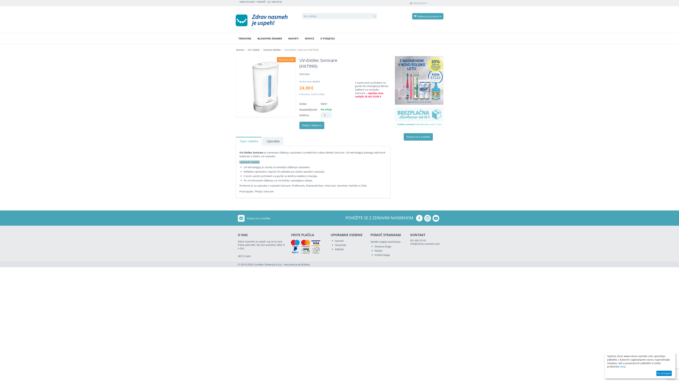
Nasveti (293, 38)
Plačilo (378, 250)
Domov (240, 49)
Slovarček (340, 245)
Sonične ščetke (272, 49)
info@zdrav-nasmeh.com (425, 243)
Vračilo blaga (382, 255)
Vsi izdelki (254, 49)
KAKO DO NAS (247, 1)
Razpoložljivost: (308, 109)
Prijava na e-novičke (418, 136)
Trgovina (244, 38)
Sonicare (304, 74)
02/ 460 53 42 (418, 240)
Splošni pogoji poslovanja (385, 241)
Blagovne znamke (269, 38)
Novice (309, 38)
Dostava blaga (383, 246)
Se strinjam (664, 373)
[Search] (374, 16)
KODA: (303, 104)
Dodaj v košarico (311, 125)
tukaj (623, 366)
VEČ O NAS (244, 256)
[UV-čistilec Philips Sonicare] (266, 87)
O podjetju (327, 38)
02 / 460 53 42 (275, 1)
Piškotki (339, 249)
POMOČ (261, 1)
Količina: (304, 115)
